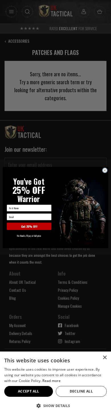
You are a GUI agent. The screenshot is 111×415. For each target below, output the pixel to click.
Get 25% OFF (29, 226)
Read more (51, 380)
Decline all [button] (81, 391)
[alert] (55, 383)
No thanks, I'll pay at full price (29, 235)
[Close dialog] (104, 170)
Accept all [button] (28, 391)
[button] (55, 405)
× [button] (104, 358)
